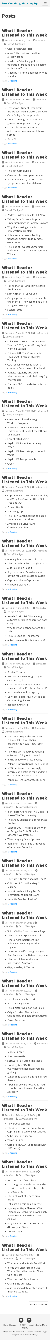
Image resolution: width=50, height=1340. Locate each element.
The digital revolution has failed (25, 1007)
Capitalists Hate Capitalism (23, 580)
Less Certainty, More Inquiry (20, 3)
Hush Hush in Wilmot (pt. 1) (23, 692)
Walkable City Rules (18, 584)
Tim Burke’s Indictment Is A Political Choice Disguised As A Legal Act (24, 943)
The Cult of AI (15, 1140)
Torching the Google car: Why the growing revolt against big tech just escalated (26, 1188)
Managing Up (15, 511)
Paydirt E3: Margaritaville (21, 459)
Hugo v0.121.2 (9, 1332)
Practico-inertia (16, 1056)
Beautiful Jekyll (31, 1334)
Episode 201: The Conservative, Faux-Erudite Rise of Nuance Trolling (25, 356)
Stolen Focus (14, 309)
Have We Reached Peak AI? (22, 899)
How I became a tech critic (22, 999)
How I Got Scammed (19, 1123)
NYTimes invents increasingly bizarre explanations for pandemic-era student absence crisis (27, 772)
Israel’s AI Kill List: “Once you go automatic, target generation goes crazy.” (27, 620)
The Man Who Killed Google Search (27, 563)
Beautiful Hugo (40, 1332)
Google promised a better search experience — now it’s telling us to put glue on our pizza (27, 301)
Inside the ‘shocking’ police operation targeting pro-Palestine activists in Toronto (27, 64)
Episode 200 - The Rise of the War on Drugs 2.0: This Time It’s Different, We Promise (26, 831)
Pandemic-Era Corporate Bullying (26, 779)
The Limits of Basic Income (22, 1279)
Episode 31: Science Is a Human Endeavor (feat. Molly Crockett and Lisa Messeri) (27, 431)
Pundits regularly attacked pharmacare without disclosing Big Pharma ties (27, 376)
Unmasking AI (15, 1231)
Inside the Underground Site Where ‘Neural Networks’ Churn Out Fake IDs (25, 1271)
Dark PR (11, 139)
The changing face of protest (24, 839)
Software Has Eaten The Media (25, 1060)
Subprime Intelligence (20, 1136)
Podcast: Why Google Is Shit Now (26, 215)
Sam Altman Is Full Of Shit (22, 293)
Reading (13, 80)
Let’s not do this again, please (24, 1204)
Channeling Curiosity (19, 1283)
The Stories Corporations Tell (24, 935)
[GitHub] (29, 1320)
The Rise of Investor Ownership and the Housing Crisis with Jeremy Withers (27, 250)
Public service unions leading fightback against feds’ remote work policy (25, 239)
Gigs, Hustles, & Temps (20, 967)
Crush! (11, 463)
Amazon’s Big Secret (19, 1003)
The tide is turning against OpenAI (27, 878)
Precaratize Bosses (18, 507)
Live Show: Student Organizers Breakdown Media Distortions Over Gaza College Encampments (27, 111)
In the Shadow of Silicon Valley (24, 759)
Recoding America (17, 704)
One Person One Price (19, 48)
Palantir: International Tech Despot (27, 764)
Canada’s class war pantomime (25, 175)
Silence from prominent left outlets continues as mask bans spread (25, 131)
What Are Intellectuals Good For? (26, 1263)
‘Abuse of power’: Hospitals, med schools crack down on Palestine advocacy (26, 1088)
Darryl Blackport (10, 1325)
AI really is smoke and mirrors (24, 559)
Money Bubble (15, 1051)
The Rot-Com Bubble (19, 170)
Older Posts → (38, 1304)
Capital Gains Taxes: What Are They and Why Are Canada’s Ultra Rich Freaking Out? (27, 499)
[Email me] (21, 1320)
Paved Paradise (16, 1020)
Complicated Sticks (18, 439)
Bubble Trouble (16, 672)
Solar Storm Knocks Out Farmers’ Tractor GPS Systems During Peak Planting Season (26, 345)
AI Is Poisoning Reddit (19, 567)
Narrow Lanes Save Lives (21, 1180)
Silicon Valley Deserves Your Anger (27, 931)
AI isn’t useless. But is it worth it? (26, 640)
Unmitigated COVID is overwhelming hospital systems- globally (26, 1068)
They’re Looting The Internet (24, 635)
